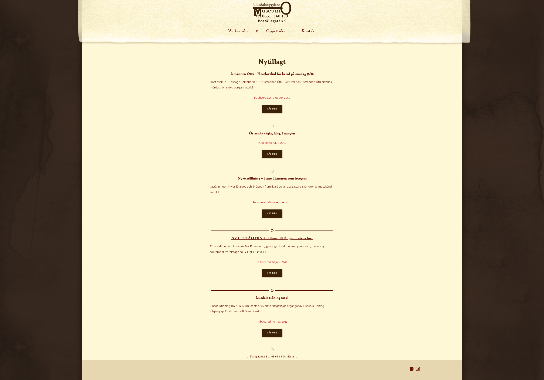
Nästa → (292, 356)
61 (272, 356)
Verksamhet (239, 30)
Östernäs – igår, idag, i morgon (272, 133)
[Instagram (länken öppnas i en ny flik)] (418, 369)
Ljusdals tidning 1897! (272, 297)
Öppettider (276, 30)
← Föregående (255, 356)
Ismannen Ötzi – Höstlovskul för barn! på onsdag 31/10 (272, 73)
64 (284, 356)
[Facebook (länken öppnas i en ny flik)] (413, 369)
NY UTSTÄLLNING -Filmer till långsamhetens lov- (272, 238)
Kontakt (309, 30)
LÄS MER (272, 108)
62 (276, 356)
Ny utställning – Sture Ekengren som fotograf (272, 178)
